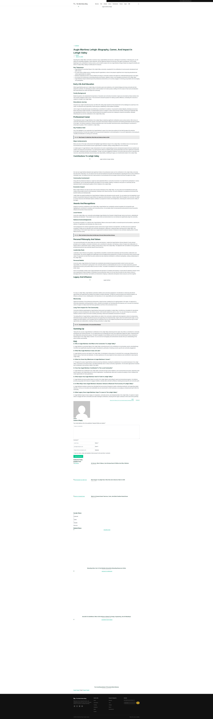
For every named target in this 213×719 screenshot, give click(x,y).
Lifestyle (77, 45)
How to (110, 707)
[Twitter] (77, 706)
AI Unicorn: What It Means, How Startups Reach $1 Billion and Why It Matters (110, 463)
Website (97, 450)
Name (97, 443)
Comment (76, 440)
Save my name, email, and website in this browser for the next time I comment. (92, 453)
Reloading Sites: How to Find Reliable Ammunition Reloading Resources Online (106, 568)
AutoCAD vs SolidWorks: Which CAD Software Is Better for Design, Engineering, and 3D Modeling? (106, 616)
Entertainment (111, 709)
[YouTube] (82, 706)
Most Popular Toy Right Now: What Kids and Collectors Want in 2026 (108, 479)
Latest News (96, 702)
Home (95, 700)
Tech (109, 702)
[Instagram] (80, 706)
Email (96, 446)
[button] (106, 515)
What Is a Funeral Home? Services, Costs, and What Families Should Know (109, 496)
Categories (96, 707)
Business (110, 700)
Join (138, 702)
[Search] (139, 4)
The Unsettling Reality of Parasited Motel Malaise (106, 687)
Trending (95, 704)
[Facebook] (74, 706)
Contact (95, 711)
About (95, 709)
